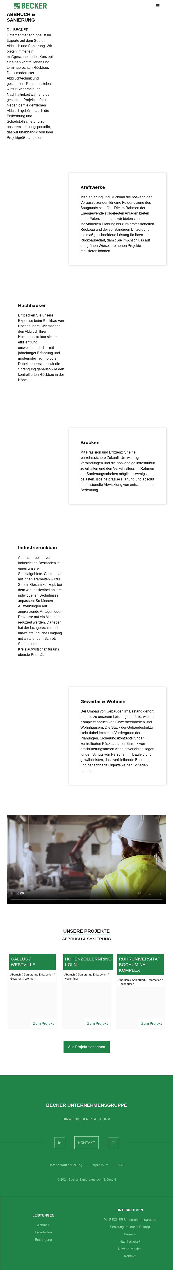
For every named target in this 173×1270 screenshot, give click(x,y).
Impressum (100, 1165)
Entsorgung (43, 1239)
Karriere (130, 1234)
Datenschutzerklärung (65, 1165)
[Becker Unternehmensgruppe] (31, 5)
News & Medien (129, 1249)
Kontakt (129, 1256)
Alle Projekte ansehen (86, 1046)
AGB (121, 1165)
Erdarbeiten (43, 1232)
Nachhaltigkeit (129, 1241)
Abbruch (43, 1225)
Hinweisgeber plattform (86, 1119)
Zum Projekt (43, 1023)
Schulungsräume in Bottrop (130, 1227)
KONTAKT (86, 1142)
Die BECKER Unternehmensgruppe (129, 1219)
